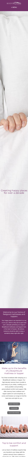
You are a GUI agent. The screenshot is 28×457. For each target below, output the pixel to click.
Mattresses (14, 404)
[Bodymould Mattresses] (14, 3)
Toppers (14, 408)
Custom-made (14, 412)
